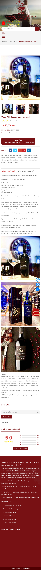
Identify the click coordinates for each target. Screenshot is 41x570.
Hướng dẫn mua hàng (9, 522)
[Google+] (20, 150)
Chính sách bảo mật (9, 516)
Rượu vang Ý (13, 41)
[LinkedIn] (29, 150)
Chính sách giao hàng (9, 512)
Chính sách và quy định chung (12, 505)
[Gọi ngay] (38, 289)
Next (38, 79)
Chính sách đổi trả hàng (10, 509)
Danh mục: (4, 133)
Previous (3, 79)
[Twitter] (15, 150)
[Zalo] (38, 280)
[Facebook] (10, 150)
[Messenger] (38, 284)
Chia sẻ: (4, 150)
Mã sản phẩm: (6, 130)
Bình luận (22, 171)
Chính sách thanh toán (10, 519)
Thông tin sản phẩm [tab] (8, 171)
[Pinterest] (24, 150)
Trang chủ (4, 41)
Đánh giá (30, 171)
